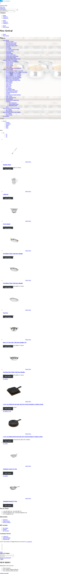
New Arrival (6, 27)
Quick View (28, 161)
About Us (5, 16)
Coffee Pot (5, 194)
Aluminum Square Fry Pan (10, 469)
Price (7, 127)
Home (4, 15)
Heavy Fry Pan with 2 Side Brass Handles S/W (14, 342)
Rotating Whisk (7, 164)
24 (6, 136)
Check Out (2, 8)
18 (6, 135)
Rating (7, 125)
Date (7, 126)
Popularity (8, 123)
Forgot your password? (5, 557)
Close (1, 552)
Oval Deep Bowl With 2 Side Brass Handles (14, 372)
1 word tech (29, 541)
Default (7, 122)
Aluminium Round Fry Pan (10, 501)
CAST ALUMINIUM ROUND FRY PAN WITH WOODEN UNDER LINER (23, 436)
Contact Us (5, 18)
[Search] (14, 11)
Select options (8, 169)
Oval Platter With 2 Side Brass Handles (13, 253)
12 (6, 134)
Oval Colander (6, 224)
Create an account (4, 573)
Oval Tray (5, 313)
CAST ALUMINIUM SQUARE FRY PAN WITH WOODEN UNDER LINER (23, 404)
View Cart (2, 7)
